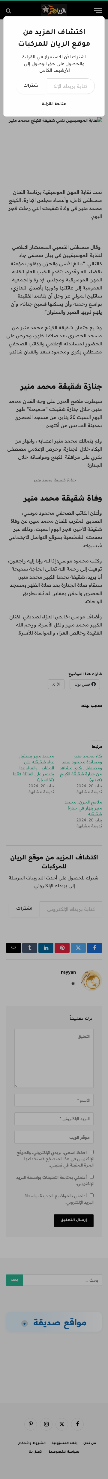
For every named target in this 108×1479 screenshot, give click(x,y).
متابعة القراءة (54, 103)
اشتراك (31, 86)
